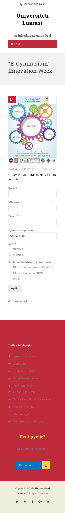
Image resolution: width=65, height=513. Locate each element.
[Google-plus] (40, 502)
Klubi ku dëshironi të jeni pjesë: (29, 262)
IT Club (17, 279)
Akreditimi (20, 363)
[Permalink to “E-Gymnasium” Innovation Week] (32, 162)
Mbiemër (15, 202)
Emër (12, 188)
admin (52, 169)
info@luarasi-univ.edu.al (34, 35)
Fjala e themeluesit (25, 356)
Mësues (18, 254)
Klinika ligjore (22, 414)
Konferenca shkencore (28, 421)
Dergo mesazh (28, 465)
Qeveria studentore (25, 406)
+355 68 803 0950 (34, 4)
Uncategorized (20, 300)
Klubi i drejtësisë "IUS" (28, 273)
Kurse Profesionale (25, 378)
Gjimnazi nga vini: (21, 230)
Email (13, 216)
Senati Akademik (24, 392)
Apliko (15, 288)
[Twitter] (17, 502)
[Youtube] (25, 502)
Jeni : (12, 244)
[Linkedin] (48, 502)
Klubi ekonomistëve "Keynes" (33, 267)
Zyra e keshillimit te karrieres (32, 399)
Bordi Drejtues (22, 385)
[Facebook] (33, 502)
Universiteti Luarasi (32, 19)
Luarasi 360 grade (24, 371)
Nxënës (18, 249)
